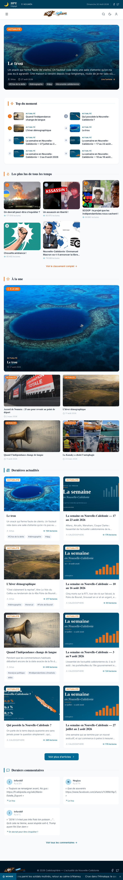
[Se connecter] (116, 14)
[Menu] (7, 14)
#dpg (49, 84)
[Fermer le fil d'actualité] (120, 876)
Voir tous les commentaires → (61, 842)
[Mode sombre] (110, 14)
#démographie (36, 84)
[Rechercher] (103, 14)
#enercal (29, 604)
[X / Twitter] (118, 4)
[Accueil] (55, 14)
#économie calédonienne (67, 84)
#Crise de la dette (17, 84)
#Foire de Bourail (45, 604)
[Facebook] (114, 4)
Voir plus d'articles (59, 756)
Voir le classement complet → (61, 266)
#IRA (10, 677)
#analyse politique (16, 673)
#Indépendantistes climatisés (42, 673)
